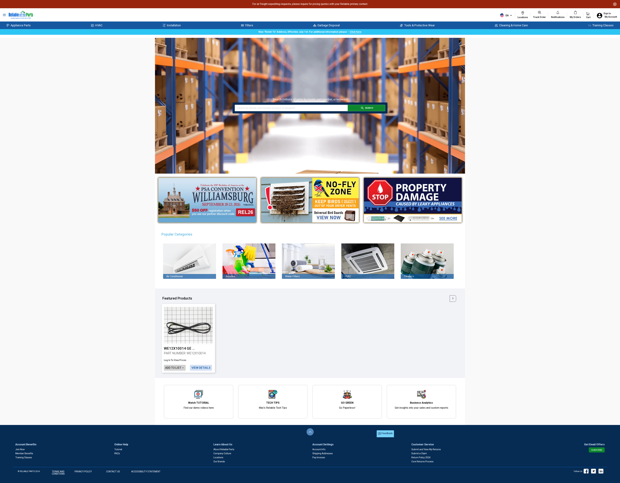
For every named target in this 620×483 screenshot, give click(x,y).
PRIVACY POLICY (83, 471)
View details (200, 367)
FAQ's (117, 453)
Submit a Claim (419, 453)
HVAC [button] (99, 25)
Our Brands (219, 461)
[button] (558, 17)
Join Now (20, 449)
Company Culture (222, 453)
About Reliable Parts (223, 449)
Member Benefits (24, 453)
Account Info (319, 449)
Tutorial (118, 449)
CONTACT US (113, 471)
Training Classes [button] (603, 25)
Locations (218, 457)
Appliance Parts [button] (21, 25)
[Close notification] (615, 4)
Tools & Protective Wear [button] (419, 25)
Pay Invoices (318, 457)
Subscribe (596, 450)
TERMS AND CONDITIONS (58, 472)
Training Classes (23, 457)
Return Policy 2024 (420, 457)
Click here (356, 31)
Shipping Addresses (322, 453)
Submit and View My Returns (426, 449)
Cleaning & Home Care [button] (513, 25)
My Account (611, 17)
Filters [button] (249, 25)
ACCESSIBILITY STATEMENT (145, 471)
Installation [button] (174, 25)
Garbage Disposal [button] (328, 25)
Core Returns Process (422, 461)
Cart (588, 17)
